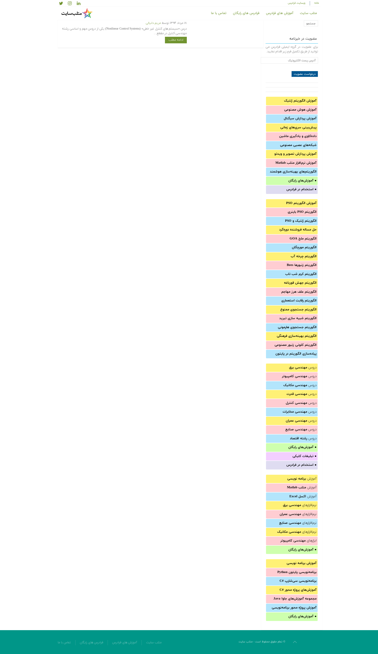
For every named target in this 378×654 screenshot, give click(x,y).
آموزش (302, 478)
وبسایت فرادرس (296, 3)
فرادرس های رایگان (246, 13)
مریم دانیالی (153, 23)
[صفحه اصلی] (77, 13)
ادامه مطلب (175, 40)
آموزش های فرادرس (279, 13)
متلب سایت (308, 13)
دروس (303, 367)
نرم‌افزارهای (300, 505)
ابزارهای (298, 540)
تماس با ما (218, 13)
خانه (316, 3)
